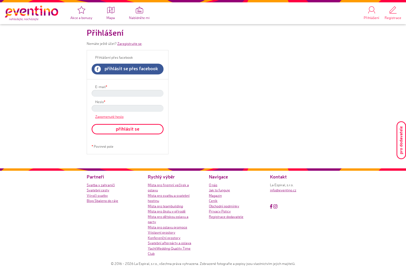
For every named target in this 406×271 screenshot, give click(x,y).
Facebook (271, 206)
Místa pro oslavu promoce (167, 227)
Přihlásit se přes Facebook (127, 68)
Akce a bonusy (81, 17)
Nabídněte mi (139, 17)
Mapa (110, 17)
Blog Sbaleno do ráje (102, 200)
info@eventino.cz (283, 190)
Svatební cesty (98, 190)
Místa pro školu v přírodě (167, 211)
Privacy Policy (220, 211)
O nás (213, 185)
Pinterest (280, 206)
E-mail (101, 86)
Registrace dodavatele (226, 216)
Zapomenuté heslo (109, 116)
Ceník (213, 200)
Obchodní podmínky (224, 206)
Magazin (215, 195)
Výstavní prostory (161, 232)
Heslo (100, 101)
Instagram (275, 206)
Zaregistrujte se (129, 43)
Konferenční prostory (164, 238)
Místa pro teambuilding (165, 206)
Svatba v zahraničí (101, 185)
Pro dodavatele (401, 140)
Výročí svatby (97, 195)
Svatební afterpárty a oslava (169, 243)
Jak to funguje (219, 190)
